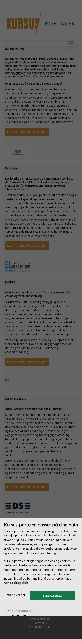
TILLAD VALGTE (16, 595)
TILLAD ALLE (52, 595)
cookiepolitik (19, 583)
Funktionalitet (22, 610)
